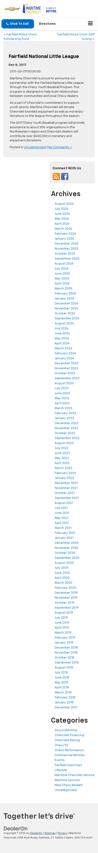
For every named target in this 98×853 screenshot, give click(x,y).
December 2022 (66, 423)
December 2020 (66, 543)
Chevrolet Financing (69, 735)
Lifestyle (61, 770)
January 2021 (64, 538)
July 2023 (62, 388)
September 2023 (67, 378)
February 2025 (65, 293)
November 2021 (66, 488)
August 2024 (64, 323)
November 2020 (66, 548)
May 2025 (62, 278)
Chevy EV (61, 745)
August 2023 (64, 383)
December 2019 (66, 592)
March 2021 (63, 528)
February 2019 (65, 637)
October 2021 (64, 493)
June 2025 (62, 273)
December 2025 (66, 243)
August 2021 (64, 503)
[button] (17, 23)
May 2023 (62, 398)
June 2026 (62, 213)
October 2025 (65, 253)
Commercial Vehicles (70, 755)
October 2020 (65, 552)
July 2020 (62, 567)
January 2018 (64, 702)
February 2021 (65, 533)
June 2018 (62, 677)
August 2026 (64, 203)
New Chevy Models (69, 785)
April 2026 (62, 223)
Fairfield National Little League (44, 56)
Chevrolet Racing (67, 740)
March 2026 (63, 228)
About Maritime (66, 730)
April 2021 (62, 523)
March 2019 (63, 632)
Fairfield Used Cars (68, 765)
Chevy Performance (69, 750)
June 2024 (62, 333)
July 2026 (62, 208)
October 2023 (65, 373)
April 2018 (62, 687)
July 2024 (62, 328)
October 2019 (64, 602)
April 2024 (62, 343)
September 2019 (67, 607)
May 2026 (62, 218)
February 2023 (65, 413)
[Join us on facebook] (65, 176)
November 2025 (66, 248)
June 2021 (62, 513)
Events (60, 760)
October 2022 (65, 433)
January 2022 (64, 478)
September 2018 (67, 662)
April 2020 (62, 577)
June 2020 (62, 572)
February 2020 (65, 587)
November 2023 (66, 368)
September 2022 (67, 438)
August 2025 (64, 263)
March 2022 (63, 468)
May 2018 (61, 682)
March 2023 (63, 408)
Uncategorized (35, 147)
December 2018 (66, 647)
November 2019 (66, 597)
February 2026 (65, 233)
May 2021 (61, 518)
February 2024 (65, 353)
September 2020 (67, 557)
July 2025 (62, 268)
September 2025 (67, 258)
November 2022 (66, 428)
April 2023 (62, 403)
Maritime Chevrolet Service (74, 775)
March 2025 (63, 288)
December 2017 (66, 707)
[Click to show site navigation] (90, 24)
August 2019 (64, 612)
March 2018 (63, 692)
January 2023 (64, 418)
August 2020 (64, 562)
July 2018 (61, 672)
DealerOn (36, 833)
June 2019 (62, 622)
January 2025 (64, 298)
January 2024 (64, 358)
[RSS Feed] (56, 176)
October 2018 (64, 657)
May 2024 (62, 338)
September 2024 (67, 318)
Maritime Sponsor (67, 780)
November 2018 (66, 652)
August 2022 (64, 443)
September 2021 (67, 498)
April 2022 (62, 463)
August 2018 (64, 667)
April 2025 (62, 283)
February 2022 (65, 473)
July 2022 (62, 448)
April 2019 (62, 627)
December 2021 (66, 483)
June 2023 (62, 393)
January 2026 (64, 238)
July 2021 (61, 508)
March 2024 (63, 348)
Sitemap (50, 833)
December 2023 (66, 363)
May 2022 (62, 458)
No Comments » (60, 147)
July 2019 (61, 617)
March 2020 (63, 582)
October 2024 (65, 313)
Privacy (62, 833)
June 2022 (62, 453)
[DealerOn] (16, 828)
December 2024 (66, 303)
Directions (47, 23)
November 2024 (66, 308)
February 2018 (65, 697)
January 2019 (64, 642)
